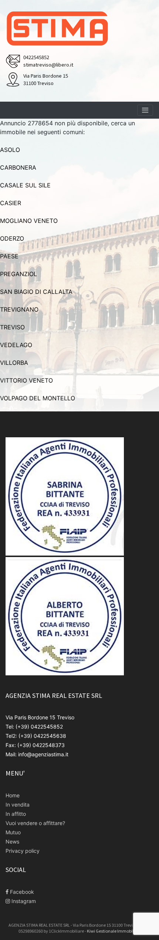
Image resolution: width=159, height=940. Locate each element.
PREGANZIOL (18, 274)
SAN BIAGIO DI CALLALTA (36, 291)
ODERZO (12, 238)
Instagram (23, 901)
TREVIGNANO (19, 309)
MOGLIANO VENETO (29, 220)
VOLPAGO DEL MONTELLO (37, 398)
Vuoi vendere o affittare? (35, 823)
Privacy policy (23, 851)
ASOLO (10, 149)
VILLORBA (14, 362)
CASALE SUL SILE (25, 185)
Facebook (21, 892)
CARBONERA (18, 167)
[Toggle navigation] (145, 110)
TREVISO (12, 327)
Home (13, 795)
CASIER (10, 203)
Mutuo (13, 832)
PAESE (9, 256)
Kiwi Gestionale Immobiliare (114, 931)
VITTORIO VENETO (26, 380)
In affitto (16, 814)
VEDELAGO (16, 345)
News (12, 841)
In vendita (18, 804)
